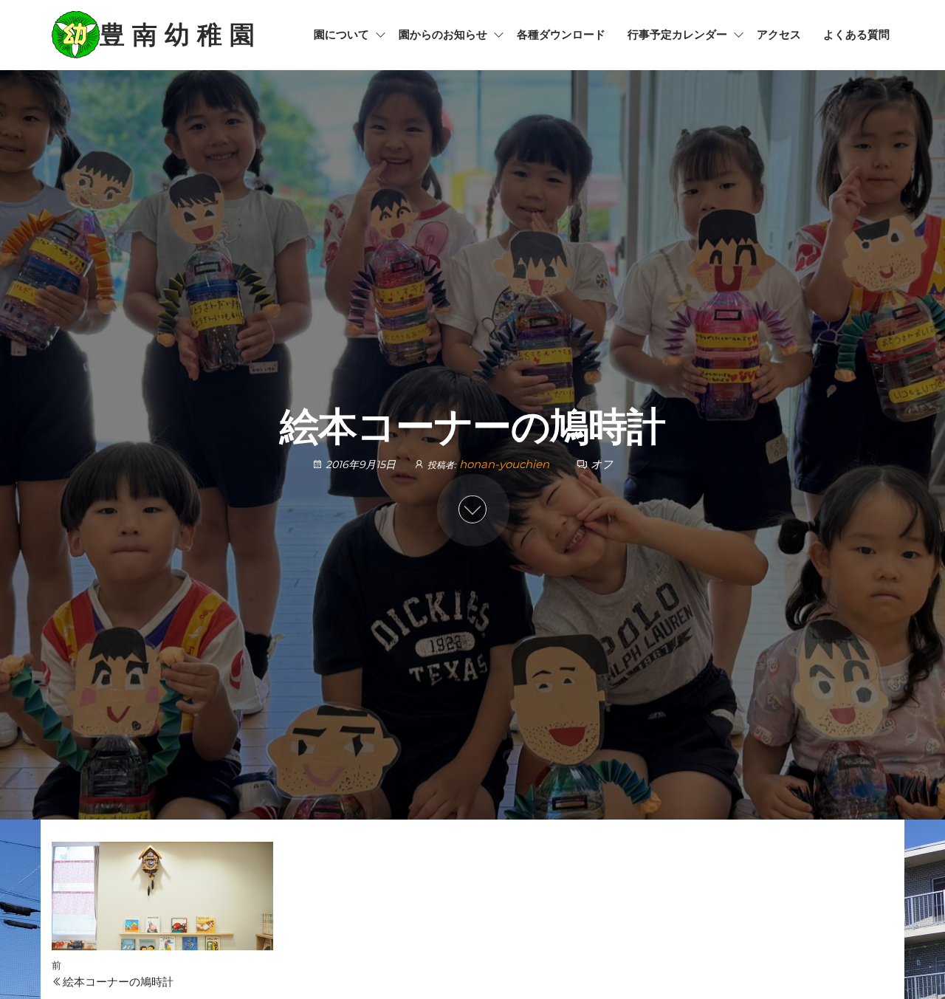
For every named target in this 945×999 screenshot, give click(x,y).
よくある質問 (856, 34)
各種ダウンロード (561, 34)
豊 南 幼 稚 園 (177, 34)
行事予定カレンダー (677, 34)
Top (910, 964)
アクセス (779, 34)
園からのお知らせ (443, 34)
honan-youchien (505, 464)
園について (341, 34)
